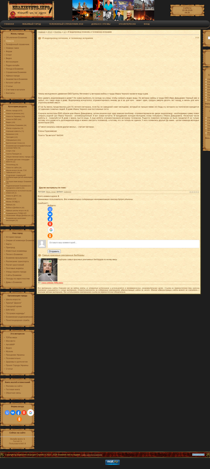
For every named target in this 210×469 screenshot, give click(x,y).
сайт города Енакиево (92, 455)
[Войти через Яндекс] (23, 412)
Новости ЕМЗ (11, 119)
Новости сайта (12, 168)
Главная (9, 24)
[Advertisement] (118, 67)
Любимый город (31, 24)
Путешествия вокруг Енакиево (19, 181)
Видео (8, 122)
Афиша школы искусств (16, 210)
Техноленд (10, 165)
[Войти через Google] (30, 412)
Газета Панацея (12, 154)
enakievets (67, 192)
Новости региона (13, 113)
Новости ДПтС (12, 196)
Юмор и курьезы (13, 128)
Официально (11, 140)
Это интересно (127, 24)
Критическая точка (14, 143)
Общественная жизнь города (18, 157)
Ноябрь (57, 32)
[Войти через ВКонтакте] (12, 412)
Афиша (9, 199)
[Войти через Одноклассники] (19, 419)
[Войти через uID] (7, 412)
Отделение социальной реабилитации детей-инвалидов (19, 176)
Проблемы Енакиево (14, 125)
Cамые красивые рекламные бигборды (63, 255)
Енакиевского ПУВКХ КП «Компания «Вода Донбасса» (18, 214)
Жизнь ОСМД (11, 202)
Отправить (54, 251)
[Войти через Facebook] (18, 412)
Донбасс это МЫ (100, 24)
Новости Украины (13, 116)
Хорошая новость (13, 131)
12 (64, 32)
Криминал (10, 134)
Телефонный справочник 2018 (66, 24)
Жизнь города (12, 110)
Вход (147, 24)
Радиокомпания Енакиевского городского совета (18, 187)
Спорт (8, 151)
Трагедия (10, 137)
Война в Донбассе (13, 208)
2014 (50, 32)
